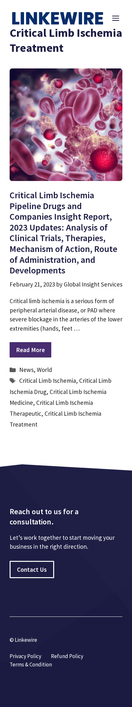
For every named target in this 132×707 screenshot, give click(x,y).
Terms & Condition (31, 664)
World (44, 369)
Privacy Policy (25, 656)
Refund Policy (67, 656)
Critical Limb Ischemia (47, 380)
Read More (30, 350)
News (26, 369)
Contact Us (32, 569)
